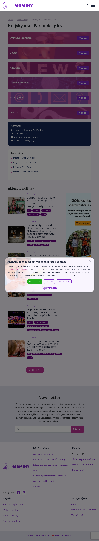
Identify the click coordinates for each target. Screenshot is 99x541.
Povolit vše (35, 281)
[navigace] (93, 5)
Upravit (49, 281)
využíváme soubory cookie (18, 269)
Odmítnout (64, 281)
